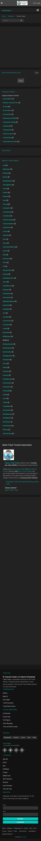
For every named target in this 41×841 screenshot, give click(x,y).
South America (7, 785)
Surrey (4, 398)
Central (5, 189)
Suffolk (5, 395)
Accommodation (7, 99)
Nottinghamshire (7, 356)
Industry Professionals (28, 677)
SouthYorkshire (7, 383)
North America (7, 779)
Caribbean (6, 769)
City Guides (6, 699)
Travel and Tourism (8, 134)
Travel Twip (6, 679)
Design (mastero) (7, 834)
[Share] (37, 10)
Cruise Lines (6, 717)
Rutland (5, 367)
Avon (4, 165)
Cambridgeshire (7, 185)
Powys (5, 363)
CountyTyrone (6, 227)
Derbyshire (6, 235)
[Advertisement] (20, 47)
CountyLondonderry (8, 224)
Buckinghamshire (8, 181)
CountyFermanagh (8, 220)
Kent (4, 313)
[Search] (21, 20)
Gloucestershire (7, 270)
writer (34, 737)
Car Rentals (6, 713)
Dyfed (4, 255)
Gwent (5, 282)
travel (28, 737)
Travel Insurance (8, 703)
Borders (5, 177)
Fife (4, 266)
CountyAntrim (6, 208)
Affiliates (9, 828)
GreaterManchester (8, 278)
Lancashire (6, 317)
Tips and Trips (7, 789)
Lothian (5, 329)
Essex (4, 262)
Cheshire (5, 192)
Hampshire (6, 290)
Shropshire (6, 371)
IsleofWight (6, 309)
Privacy (4, 831)
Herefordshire (7, 294)
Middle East (6, 776)
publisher (16, 737)
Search (10, 831)
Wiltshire (5, 430)
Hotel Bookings (8, 723)
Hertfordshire (6, 297)
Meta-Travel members (25, 471)
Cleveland (5, 196)
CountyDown (6, 216)
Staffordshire (6, 387)
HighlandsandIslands (8, 301)
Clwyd (4, 200)
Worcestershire (7, 434)
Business (11, 16)
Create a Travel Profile (12, 463)
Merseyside (6, 332)
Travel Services (7, 138)
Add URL (5, 759)
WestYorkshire (7, 426)
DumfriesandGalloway (9, 247)
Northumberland (7, 348)
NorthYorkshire (7, 352)
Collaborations (18, 828)
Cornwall (5, 204)
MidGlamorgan (7, 336)
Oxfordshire (6, 360)
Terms (15, 831)
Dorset (5, 243)
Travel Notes (31, 831)
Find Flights (6, 720)
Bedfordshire (6, 169)
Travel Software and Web (10, 142)
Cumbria (5, 231)
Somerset (5, 375)
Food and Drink (7, 114)
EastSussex (6, 259)
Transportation (7, 130)
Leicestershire (7, 321)
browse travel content (18, 469)
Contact (26, 828)
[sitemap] (4, 677)
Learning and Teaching (9, 122)
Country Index (6, 11)
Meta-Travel (23, 837)
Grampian (5, 274)
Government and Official (9, 118)
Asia (4, 766)
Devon (4, 239)
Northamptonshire (8, 344)
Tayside (5, 402)
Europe (5, 772)
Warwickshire (7, 410)
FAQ (31, 828)
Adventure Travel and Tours (10, 103)
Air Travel (5, 107)
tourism (23, 737)
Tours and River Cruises (10, 726)
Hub (35, 828)
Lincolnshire (6, 325)
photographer (7, 737)
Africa (5, 762)
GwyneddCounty (7, 286)
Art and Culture (7, 110)
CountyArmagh (7, 212)
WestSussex (6, 422)
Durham (5, 251)
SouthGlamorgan (7, 379)
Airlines (5, 693)
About (3, 828)
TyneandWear (6, 406)
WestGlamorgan (7, 414)
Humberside (6, 305)
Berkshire (5, 173)
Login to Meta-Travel (11, 490)
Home (4, 16)
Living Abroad (6, 126)
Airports (5, 696)
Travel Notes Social (9, 706)
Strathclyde (6, 391)
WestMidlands (7, 418)
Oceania (5, 782)
